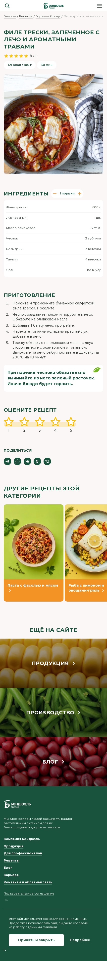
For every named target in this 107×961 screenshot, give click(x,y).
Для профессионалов (23, 853)
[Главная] (53, 5)
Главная (10, 16)
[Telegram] (7, 461)
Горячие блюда (48, 16)
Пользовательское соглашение (29, 893)
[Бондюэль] (17, 804)
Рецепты (26, 16)
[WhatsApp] (17, 461)
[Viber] (47, 461)
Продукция (13, 846)
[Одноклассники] (37, 461)
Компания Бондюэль (22, 839)
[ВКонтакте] (27, 461)
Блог (8, 868)
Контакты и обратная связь (28, 882)
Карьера (11, 875)
